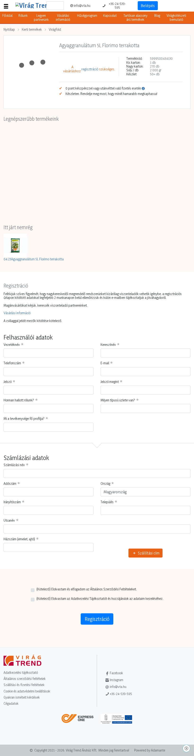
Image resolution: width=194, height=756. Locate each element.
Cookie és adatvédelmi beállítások (27, 691)
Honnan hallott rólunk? (19, 400)
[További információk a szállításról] (79, 720)
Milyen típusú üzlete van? (118, 400)
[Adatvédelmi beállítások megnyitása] (186, 748)
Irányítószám (12, 502)
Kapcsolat (110, 15)
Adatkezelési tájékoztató (21, 672)
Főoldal (7, 15)
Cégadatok (11, 703)
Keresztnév (108, 345)
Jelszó (8, 382)
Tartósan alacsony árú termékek (135, 17)
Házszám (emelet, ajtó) (19, 539)
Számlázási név (14, 465)
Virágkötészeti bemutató (176, 17)
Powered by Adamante (149, 750)
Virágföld (55, 29)
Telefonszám (12, 363)
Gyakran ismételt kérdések (22, 697)
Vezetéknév (12, 345)
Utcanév (9, 520)
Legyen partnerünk (41, 17)
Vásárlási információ (63, 17)
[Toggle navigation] (6, 6)
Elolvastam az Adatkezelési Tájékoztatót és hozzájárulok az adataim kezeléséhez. (99, 599)
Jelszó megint (110, 382)
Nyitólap (9, 29)
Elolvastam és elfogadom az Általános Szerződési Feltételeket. (86, 589)
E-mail (105, 363)
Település (107, 502)
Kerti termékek (32, 29)
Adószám (10, 483)
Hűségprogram (87, 15)
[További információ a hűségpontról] (143, 88)
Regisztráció (97, 619)
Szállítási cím (148, 552)
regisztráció (89, 69)
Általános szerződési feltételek (25, 679)
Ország (105, 483)
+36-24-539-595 (117, 5)
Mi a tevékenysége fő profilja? (24, 419)
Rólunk (23, 15)
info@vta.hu (82, 6)
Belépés (148, 5)
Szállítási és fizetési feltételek (24, 685)
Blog (157, 15)
